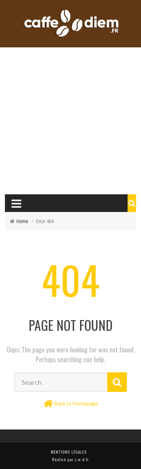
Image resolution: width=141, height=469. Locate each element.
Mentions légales (69, 452)
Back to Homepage (76, 403)
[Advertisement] (70, 121)
